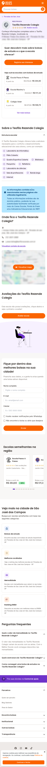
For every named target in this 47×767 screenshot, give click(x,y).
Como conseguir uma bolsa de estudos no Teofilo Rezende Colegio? (21, 665)
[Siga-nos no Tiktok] (31, 748)
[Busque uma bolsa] (42, 9)
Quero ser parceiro (8, 698)
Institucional (7, 721)
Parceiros (6, 690)
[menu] (42, 3)
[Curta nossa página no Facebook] (15, 748)
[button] (20, 679)
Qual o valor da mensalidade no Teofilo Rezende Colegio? (19, 634)
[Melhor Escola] (7, 3)
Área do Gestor (7, 707)
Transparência (8, 734)
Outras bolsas (8, 728)
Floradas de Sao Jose (11, 16)
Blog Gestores (7, 703)
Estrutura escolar (9, 135)
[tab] (14, 489)
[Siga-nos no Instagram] (21, 748)
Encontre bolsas (9, 715)
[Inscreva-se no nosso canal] (26, 748)
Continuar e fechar (23, 762)
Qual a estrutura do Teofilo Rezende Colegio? (22, 657)
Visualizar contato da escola (13, 246)
